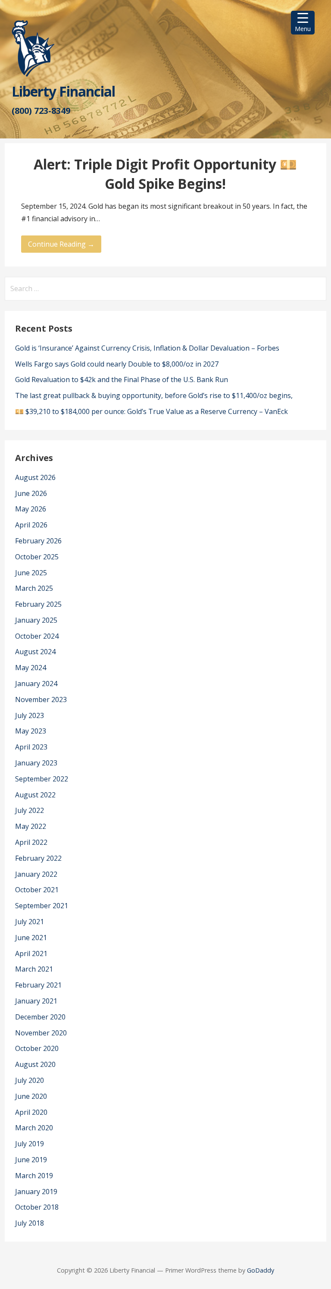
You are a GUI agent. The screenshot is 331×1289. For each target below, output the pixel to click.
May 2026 (30, 509)
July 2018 (29, 1223)
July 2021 (29, 921)
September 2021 (41, 905)
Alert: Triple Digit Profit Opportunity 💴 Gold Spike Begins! (165, 174)
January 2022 (36, 874)
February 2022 (38, 858)
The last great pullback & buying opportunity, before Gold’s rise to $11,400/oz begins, (154, 395)
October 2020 (37, 1048)
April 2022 (31, 842)
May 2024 (30, 667)
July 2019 (29, 1143)
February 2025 (38, 604)
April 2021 (31, 953)
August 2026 (35, 477)
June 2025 (31, 572)
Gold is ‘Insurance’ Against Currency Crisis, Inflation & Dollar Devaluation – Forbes (147, 348)
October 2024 (37, 636)
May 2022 (30, 826)
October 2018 (37, 1207)
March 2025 (34, 588)
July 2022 (29, 810)
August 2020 (35, 1064)
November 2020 (41, 1033)
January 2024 (36, 683)
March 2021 (34, 969)
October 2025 (37, 556)
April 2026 (31, 525)
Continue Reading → (61, 244)
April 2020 (31, 1112)
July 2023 (29, 715)
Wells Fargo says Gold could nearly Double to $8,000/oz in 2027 (117, 364)
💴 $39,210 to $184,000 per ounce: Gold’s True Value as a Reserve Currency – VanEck (151, 411)
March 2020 (34, 1127)
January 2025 (36, 620)
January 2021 (36, 1001)
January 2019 (36, 1191)
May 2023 (30, 731)
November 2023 (41, 699)
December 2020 (40, 1017)
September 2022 (41, 779)
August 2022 (35, 795)
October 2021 (37, 889)
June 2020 (31, 1096)
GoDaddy (260, 1270)
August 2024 (35, 651)
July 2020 (29, 1080)
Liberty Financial (64, 91)
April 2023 (31, 747)
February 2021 (38, 985)
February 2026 (38, 541)
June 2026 (31, 493)
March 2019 (34, 1175)
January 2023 (36, 763)
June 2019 (31, 1159)
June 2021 (31, 937)
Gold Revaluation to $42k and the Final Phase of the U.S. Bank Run (121, 379)
